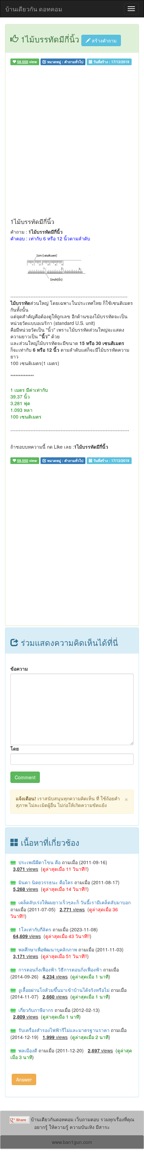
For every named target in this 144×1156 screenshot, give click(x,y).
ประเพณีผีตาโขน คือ (39, 862)
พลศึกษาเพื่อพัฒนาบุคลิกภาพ (47, 949)
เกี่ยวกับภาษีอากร (35, 1010)
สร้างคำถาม (103, 40)
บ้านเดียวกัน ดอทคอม (33, 8)
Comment (25, 777)
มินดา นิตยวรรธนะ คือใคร (45, 882)
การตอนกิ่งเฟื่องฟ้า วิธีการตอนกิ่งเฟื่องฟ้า (59, 969)
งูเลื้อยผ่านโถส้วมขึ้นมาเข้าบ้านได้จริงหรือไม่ (63, 990)
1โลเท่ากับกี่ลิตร (34, 929)
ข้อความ (19, 668)
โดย (14, 748)
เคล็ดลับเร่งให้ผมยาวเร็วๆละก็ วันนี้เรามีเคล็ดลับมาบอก (73, 902)
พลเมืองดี (27, 1050)
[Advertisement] (72, 143)
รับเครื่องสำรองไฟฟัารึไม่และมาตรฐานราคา (63, 1030)
